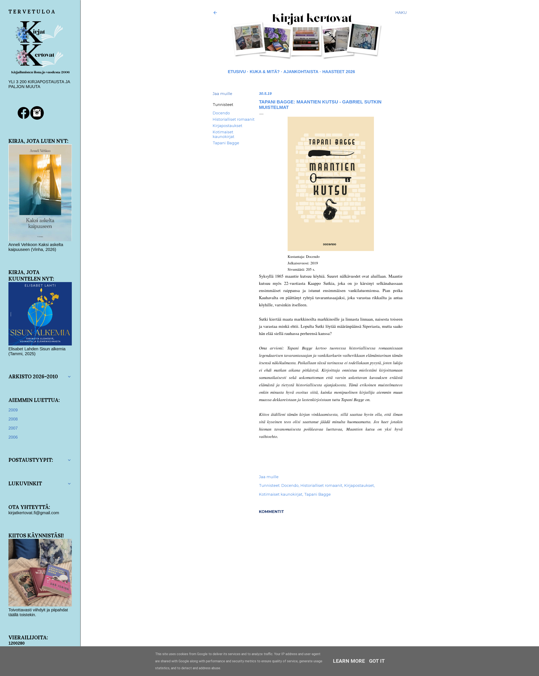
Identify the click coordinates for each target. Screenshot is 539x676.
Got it (377, 661)
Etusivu (237, 71)
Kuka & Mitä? (265, 71)
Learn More (349, 661)
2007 (13, 428)
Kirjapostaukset (227, 125)
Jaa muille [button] (222, 93)
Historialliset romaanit (234, 119)
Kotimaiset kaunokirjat (223, 134)
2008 (13, 419)
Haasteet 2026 (338, 71)
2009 (13, 410)
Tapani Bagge (226, 143)
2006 (13, 437)
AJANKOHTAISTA (300, 71)
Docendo (221, 113)
